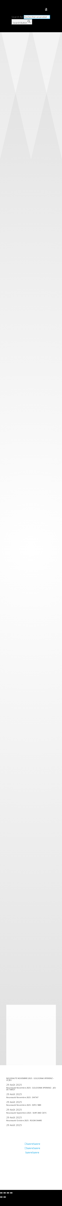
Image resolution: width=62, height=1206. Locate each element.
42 (7, 934)
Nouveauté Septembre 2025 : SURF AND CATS (26, 1113)
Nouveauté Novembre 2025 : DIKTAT (22, 1097)
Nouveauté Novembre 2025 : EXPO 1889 (23, 1105)
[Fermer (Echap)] (1, 1192)
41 (7, 929)
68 (7, 972)
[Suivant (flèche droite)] (4, 1197)
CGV (8, 1171)
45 (7, 946)
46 (7, 951)
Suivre (36, 1143)
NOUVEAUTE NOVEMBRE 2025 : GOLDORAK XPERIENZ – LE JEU (30, 1079)
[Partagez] (4, 1192)
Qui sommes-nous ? (17, 1166)
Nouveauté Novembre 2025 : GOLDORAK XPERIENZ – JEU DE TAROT (31, 1088)
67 (7, 968)
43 (7, 938)
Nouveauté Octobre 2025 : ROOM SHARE (24, 1120)
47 (7, 955)
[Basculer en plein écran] (8, 1192)
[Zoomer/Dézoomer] (11, 1192)
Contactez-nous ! (15, 1176)
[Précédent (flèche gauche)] (1, 1197)
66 (7, 964)
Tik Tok (10, 1181)
